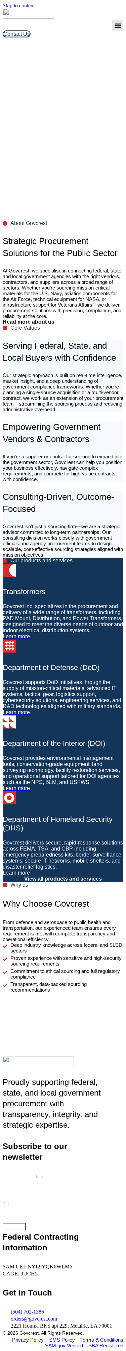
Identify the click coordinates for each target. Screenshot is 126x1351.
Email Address (19, 1176)
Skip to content (19, 5)
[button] (117, 25)
